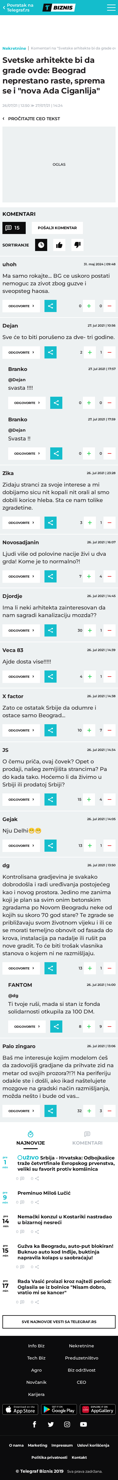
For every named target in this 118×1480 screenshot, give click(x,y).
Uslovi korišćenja (93, 1445)
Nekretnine (14, 48)
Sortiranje (15, 245)
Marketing (37, 1445)
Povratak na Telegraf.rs (20, 7)
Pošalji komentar (57, 228)
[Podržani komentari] (59, 245)
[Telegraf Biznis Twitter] (51, 1424)
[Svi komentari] (41, 245)
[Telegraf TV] (83, 1424)
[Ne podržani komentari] (77, 245)
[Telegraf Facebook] (34, 1424)
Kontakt (79, 1457)
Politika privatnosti (49, 1457)
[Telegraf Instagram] (67, 1424)
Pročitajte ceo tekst (31, 118)
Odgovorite (21, 305)
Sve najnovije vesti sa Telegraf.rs (59, 1321)
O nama (16, 1445)
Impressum (62, 1445)
